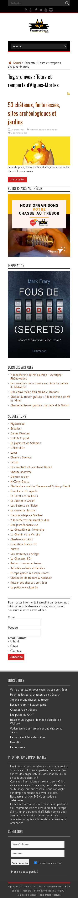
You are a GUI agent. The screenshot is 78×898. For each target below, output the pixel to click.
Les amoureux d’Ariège (24, 554)
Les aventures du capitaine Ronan (31, 467)
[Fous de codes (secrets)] (39, 357)
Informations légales (44, 890)
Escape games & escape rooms (30, 573)
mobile (17, 651)
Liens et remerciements (50, 886)
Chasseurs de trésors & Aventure (31, 578)
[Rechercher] (67, 3)
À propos (13, 886)
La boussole (17, 747)
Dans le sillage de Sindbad (26, 515)
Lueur (13, 452)
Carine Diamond (20, 433)
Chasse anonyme (21, 472)
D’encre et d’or (19, 477)
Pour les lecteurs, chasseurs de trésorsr (35, 694)
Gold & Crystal (19, 438)
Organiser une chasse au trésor (29, 699)
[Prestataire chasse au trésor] (39, 256)
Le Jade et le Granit (22, 501)
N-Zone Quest (19, 481)
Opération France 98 (23, 544)
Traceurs (26, 890)
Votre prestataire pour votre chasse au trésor (38, 689)
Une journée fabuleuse (24, 525)
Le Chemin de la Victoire (25, 534)
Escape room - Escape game (28, 704)
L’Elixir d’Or (17, 448)
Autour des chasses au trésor (28, 582)
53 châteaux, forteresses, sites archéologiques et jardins (34, 113)
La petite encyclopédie (24, 587)
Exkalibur (16, 428)
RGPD (61, 890)
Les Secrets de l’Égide (24, 505)
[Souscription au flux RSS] (68, 93)
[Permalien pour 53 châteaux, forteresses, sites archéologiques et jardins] (39, 164)
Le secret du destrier (23, 510)
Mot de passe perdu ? (24, 872)
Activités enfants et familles (43, 129)
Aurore (14, 549)
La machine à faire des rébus (27, 737)
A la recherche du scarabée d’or (29, 520)
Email (11, 617)
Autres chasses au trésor (26, 563)
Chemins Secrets (20, 457)
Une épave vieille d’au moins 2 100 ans (34, 392)
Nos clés (15, 742)
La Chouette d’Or (21, 558)
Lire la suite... (17, 179)
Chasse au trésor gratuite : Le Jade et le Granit (39, 405)
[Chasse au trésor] (39, 30)
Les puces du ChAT (22, 715)
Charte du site (28, 886)
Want (33, 895)
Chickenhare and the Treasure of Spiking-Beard (40, 486)
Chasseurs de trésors (23, 709)
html (16, 641)
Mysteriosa (17, 424)
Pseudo (13, 627)
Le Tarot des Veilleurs (24, 496)
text (15, 646)
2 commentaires (19, 132)
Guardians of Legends (23, 491)
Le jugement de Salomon (25, 443)
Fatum (14, 462)
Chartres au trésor (21, 539)
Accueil (16, 63)
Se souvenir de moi (49, 863)
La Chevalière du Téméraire (27, 529)
